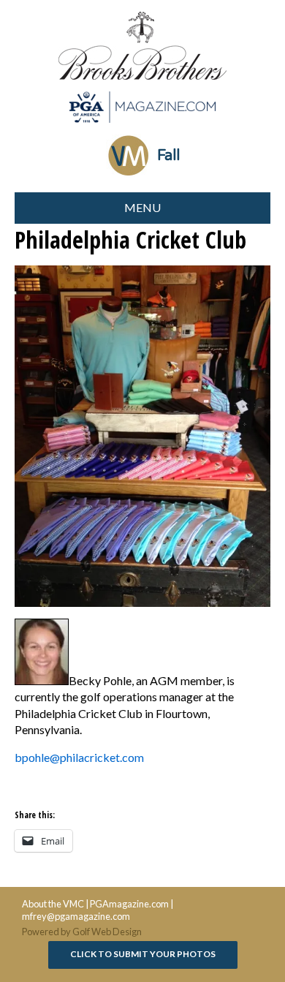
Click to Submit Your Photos (143, 953)
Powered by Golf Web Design (82, 931)
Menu (142, 207)
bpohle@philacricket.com (79, 757)
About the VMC (53, 904)
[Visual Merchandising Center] (142, 107)
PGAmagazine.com (129, 904)
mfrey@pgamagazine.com (76, 916)
